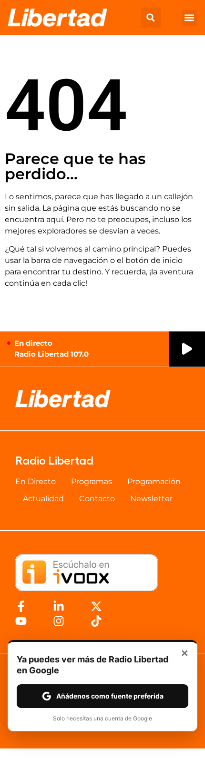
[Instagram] (58, 621)
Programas (91, 481)
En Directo (35, 481)
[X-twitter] (96, 606)
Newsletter (151, 498)
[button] (151, 18)
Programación (154, 481)
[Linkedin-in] (58, 606)
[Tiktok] (96, 621)
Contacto (97, 498)
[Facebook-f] (21, 606)
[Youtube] (21, 621)
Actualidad (43, 498)
